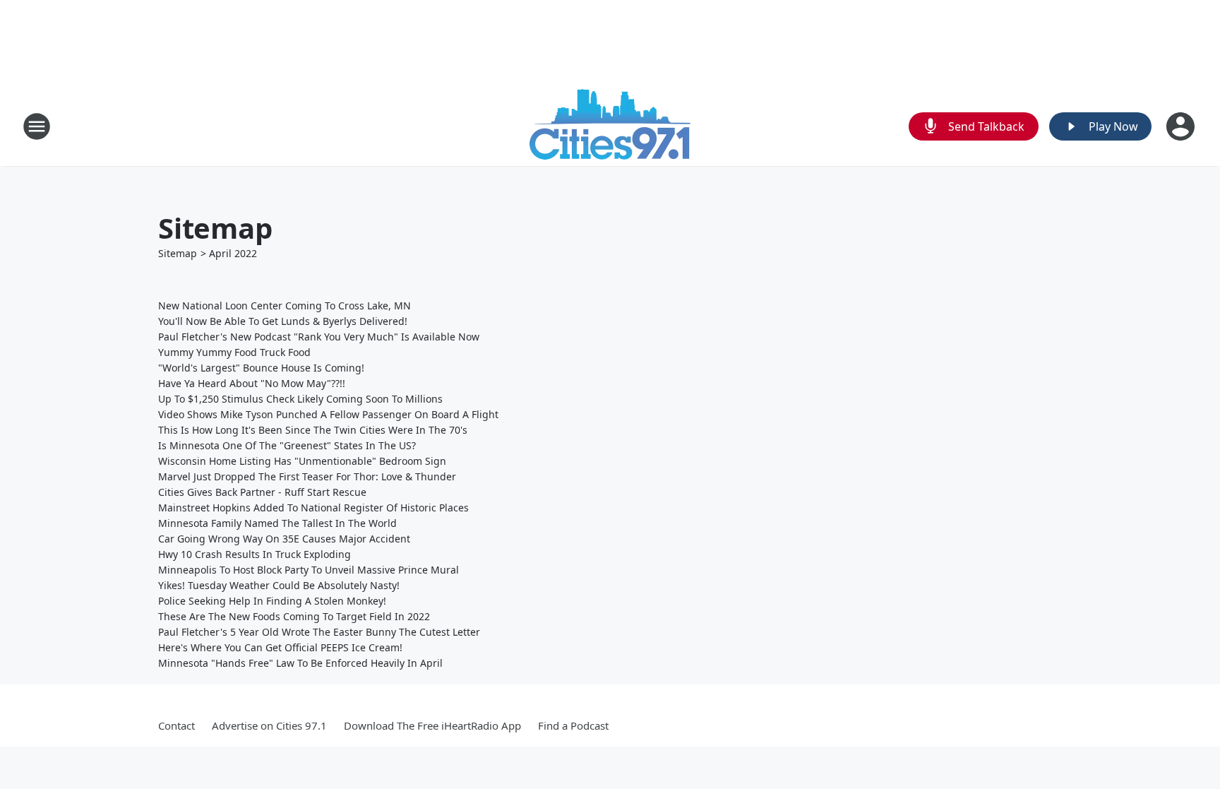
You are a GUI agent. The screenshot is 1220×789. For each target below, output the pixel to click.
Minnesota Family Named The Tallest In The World (277, 523)
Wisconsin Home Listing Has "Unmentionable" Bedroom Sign (302, 461)
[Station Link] (610, 126)
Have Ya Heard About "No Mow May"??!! (251, 383)
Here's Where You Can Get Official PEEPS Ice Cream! (280, 647)
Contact (176, 725)
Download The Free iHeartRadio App (432, 725)
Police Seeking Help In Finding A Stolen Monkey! (272, 600)
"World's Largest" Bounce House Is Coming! (261, 367)
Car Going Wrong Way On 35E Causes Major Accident (284, 538)
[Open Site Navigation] (37, 126)
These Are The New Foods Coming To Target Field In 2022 (294, 616)
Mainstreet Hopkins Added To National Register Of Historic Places (313, 507)
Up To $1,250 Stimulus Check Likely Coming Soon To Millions (300, 398)
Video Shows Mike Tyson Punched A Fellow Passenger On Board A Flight (328, 414)
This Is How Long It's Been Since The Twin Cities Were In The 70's (312, 430)
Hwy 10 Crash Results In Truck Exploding (254, 554)
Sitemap (177, 253)
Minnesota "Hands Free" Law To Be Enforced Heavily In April (300, 663)
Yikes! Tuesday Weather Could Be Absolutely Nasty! (279, 585)
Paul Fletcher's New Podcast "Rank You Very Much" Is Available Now (318, 336)
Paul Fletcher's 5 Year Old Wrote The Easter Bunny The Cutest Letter (319, 632)
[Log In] (1181, 126)
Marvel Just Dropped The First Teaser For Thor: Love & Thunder (307, 476)
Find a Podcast (573, 725)
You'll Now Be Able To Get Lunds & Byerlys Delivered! (282, 321)
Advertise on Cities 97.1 (269, 725)
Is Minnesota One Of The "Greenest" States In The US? (287, 445)
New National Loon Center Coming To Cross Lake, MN (284, 305)
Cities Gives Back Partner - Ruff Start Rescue (262, 492)
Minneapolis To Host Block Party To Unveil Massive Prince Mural (308, 569)
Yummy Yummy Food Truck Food (234, 352)
